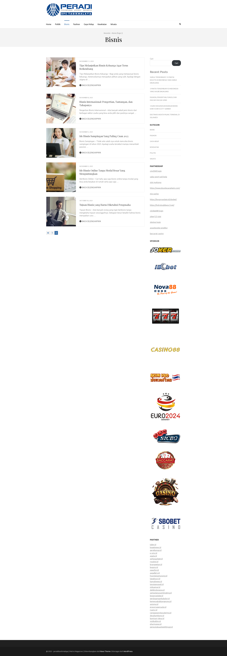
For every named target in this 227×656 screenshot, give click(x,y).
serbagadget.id (156, 559)
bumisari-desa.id (157, 618)
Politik (57, 24)
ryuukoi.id (154, 562)
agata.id (153, 556)
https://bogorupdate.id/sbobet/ (163, 199)
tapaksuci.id (155, 579)
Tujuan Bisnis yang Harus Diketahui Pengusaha (105, 204)
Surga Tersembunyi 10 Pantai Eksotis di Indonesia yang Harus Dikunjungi (163, 80)
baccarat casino (157, 234)
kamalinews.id (156, 581)
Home (48, 24)
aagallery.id (155, 573)
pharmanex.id (156, 624)
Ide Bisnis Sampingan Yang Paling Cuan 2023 (103, 136)
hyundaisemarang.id (158, 576)
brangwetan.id (156, 564)
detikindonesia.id (157, 590)
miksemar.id (155, 587)
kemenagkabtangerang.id (160, 601)
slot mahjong (155, 182)
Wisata (114, 24)
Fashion (76, 24)
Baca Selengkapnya (91, 85)
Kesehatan (102, 24)
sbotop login (155, 222)
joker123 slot (155, 216)
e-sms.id (153, 553)
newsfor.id (154, 570)
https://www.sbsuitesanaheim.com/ (165, 188)
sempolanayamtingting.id (161, 593)
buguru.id (154, 567)
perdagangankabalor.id (160, 599)
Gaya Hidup (89, 24)
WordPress (128, 651)
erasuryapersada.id (158, 607)
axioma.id (154, 604)
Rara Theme (105, 651)
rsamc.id (153, 610)
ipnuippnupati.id (157, 584)
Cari (151, 59)
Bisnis (66, 24)
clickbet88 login (156, 211)
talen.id (153, 545)
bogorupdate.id (156, 596)
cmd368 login (156, 171)
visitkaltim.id (155, 621)
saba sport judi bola (158, 177)
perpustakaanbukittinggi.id (161, 627)
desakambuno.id (157, 616)
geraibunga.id (156, 550)
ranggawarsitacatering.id (160, 613)
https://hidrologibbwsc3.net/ (162, 205)
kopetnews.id (155, 547)
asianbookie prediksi (159, 228)
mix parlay (154, 194)
